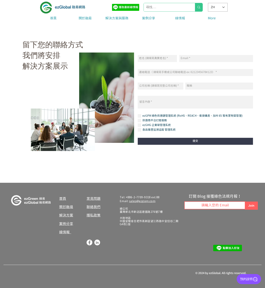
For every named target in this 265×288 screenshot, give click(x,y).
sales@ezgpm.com (142, 201)
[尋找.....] (199, 7)
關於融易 (66, 207)
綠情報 (65, 232)
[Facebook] (89, 242)
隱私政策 (93, 215)
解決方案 (66, 215)
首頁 (62, 199)
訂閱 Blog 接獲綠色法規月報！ (215, 196)
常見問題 (93, 199)
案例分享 (66, 224)
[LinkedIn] (97, 242)
